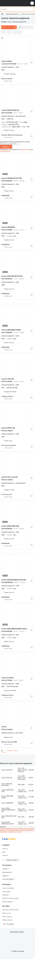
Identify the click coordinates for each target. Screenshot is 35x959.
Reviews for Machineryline (10, 898)
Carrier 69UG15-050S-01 (10, 110)
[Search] (32, 9)
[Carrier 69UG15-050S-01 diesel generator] (17, 97)
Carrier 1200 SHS (7, 379)
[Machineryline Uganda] (13, 3)
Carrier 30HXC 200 (8, 428)
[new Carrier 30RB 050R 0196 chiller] (17, 513)
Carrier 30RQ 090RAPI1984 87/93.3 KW (15, 629)
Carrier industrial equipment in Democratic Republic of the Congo (16, 831)
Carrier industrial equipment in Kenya (12, 828)
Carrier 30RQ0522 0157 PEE (11, 178)
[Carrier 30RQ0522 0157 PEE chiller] (17, 165)
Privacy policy (6, 891)
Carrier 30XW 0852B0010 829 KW (13, 580)
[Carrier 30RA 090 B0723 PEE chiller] (17, 263)
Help (3, 852)
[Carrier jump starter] (17, 713)
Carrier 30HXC (6, 61)
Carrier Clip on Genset (9, 477)
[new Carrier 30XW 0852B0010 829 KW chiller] (17, 566)
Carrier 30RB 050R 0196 (10, 526)
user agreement (5, 151)
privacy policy (25, 149)
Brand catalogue (7, 901)
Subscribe (6, 146)
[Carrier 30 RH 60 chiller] (17, 664)
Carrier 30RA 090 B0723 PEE (12, 276)
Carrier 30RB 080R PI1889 (11, 330)
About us (5, 848)
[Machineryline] (2, 14)
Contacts (5, 855)
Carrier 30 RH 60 (7, 678)
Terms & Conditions (8, 888)
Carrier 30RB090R (8, 227)
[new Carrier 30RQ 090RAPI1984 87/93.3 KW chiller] (17, 615)
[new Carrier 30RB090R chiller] (17, 214)
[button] (32, 3)
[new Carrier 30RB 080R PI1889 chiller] (17, 317)
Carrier (4, 727)
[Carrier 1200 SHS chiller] (17, 366)
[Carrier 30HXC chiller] (17, 48)
